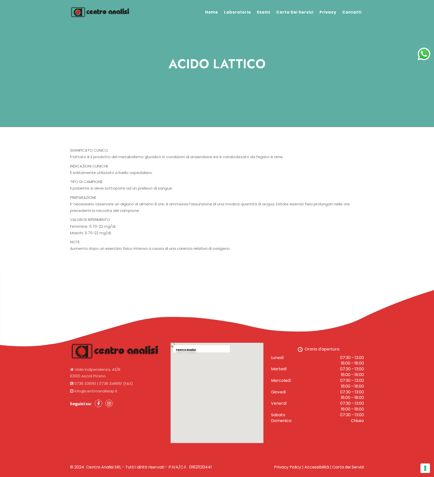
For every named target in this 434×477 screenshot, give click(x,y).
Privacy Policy (287, 467)
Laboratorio (237, 12)
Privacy (327, 12)
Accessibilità (316, 467)
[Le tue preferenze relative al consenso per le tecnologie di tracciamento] (425, 468)
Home (211, 12)
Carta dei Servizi (294, 12)
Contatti (351, 12)
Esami (263, 12)
